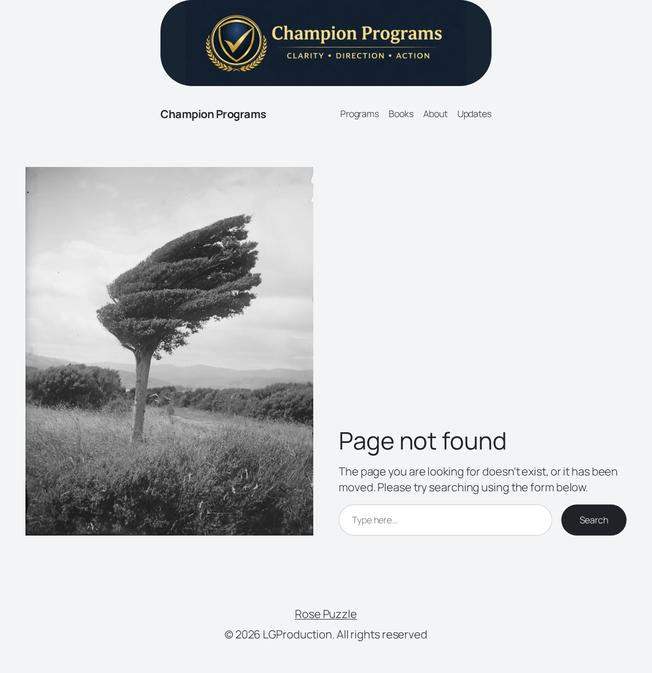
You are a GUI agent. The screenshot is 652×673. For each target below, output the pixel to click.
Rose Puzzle (326, 614)
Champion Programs (213, 114)
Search (594, 520)
